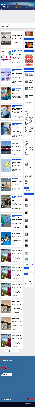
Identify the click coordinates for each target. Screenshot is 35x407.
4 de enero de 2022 (16, 38)
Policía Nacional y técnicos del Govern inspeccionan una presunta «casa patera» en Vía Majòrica (31, 106)
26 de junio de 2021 (16, 287)
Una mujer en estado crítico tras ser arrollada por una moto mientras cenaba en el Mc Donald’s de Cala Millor (29, 247)
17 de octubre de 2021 (16, 183)
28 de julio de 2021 (16, 236)
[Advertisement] (17, 17)
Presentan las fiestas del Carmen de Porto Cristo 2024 (29, 254)
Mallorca (20, 50)
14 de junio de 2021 (16, 321)
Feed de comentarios (28, 283)
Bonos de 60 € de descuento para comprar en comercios (29, 221)
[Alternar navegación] (17, 9)
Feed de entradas (28, 281)
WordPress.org (27, 285)
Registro (26, 276)
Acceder (26, 279)
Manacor (14, 51)
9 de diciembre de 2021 (16, 111)
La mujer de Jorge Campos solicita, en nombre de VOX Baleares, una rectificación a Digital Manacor (29, 228)
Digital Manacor (6, 399)
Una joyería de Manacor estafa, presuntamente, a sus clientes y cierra (29, 200)
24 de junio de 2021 (16, 304)
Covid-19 (17, 50)
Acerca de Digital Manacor (27, 403)
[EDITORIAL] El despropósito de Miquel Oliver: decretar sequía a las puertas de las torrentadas (29, 90)
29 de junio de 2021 (16, 270)
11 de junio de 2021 (16, 338)
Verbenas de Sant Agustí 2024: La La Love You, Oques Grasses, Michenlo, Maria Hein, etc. (29, 214)
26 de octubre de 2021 (16, 165)
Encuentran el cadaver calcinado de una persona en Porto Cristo (29, 235)
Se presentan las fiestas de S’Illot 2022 (31, 259)
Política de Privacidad (31, 405)
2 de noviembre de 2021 (17, 146)
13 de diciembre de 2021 (17, 93)
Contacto (33, 403)
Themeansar (2, 404)
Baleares (14, 50)
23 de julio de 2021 (16, 253)
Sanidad (17, 124)
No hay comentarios (16, 57)
